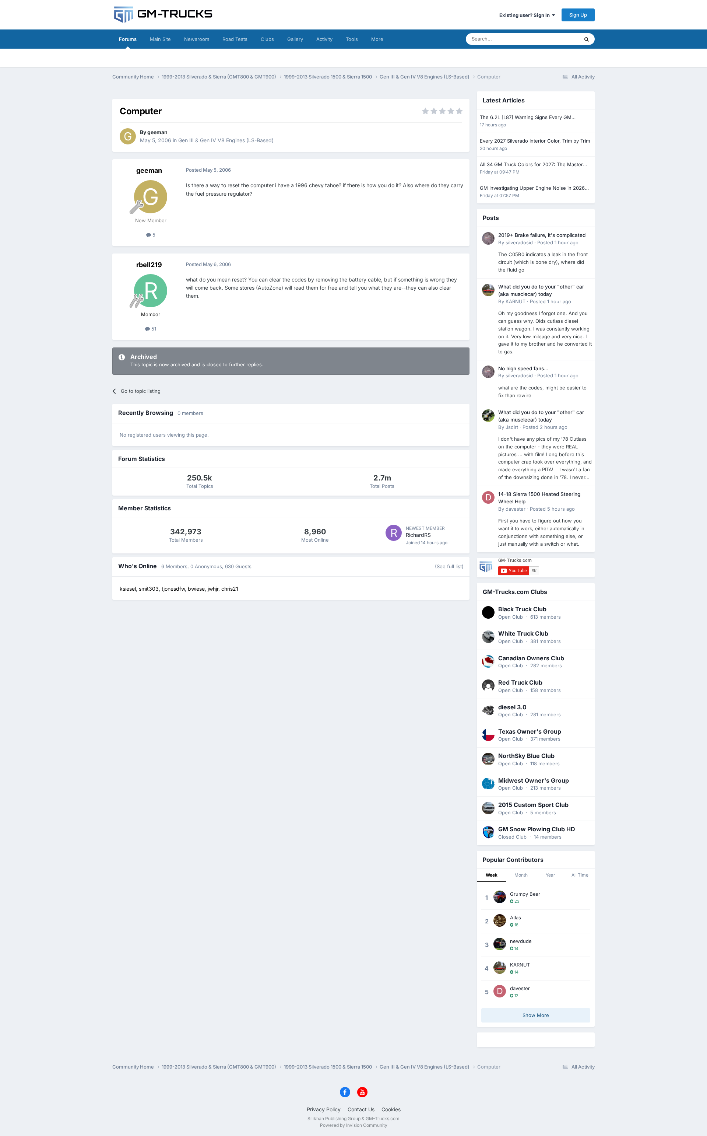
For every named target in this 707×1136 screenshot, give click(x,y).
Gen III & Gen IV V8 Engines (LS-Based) (226, 140)
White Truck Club (523, 633)
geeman (157, 132)
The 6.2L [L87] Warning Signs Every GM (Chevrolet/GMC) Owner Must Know (525, 117)
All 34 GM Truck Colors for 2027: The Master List (531, 164)
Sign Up (578, 15)
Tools (352, 39)
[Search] (586, 39)
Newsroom (196, 39)
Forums (128, 39)
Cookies (391, 1109)
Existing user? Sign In (525, 15)
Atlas (515, 917)
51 (153, 329)
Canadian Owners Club (531, 658)
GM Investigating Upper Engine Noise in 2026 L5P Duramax (532, 188)
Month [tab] (521, 875)
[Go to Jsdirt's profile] (488, 415)
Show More (536, 1015)
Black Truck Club (522, 609)
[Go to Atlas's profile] (499, 920)
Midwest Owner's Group (533, 780)
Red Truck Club (520, 682)
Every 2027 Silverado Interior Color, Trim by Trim (535, 141)
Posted (557, 242)
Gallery (295, 39)
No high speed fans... (523, 368)
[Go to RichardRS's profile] (394, 533)
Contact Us (361, 1109)
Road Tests (234, 39)
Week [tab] (491, 875)
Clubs (267, 39)
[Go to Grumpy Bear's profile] (499, 897)
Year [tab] (550, 875)
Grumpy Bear (525, 894)
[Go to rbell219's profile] (150, 290)
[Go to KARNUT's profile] (488, 290)
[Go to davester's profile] (488, 497)
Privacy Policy (324, 1109)
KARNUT (515, 301)
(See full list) (449, 566)
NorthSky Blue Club (526, 755)
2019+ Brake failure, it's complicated (541, 235)
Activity (324, 39)
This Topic (558, 39)
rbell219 (149, 265)
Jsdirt (512, 427)
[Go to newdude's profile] (499, 944)
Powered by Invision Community (353, 1125)
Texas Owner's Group (529, 731)
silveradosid (519, 242)
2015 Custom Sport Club (533, 804)
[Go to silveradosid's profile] (488, 238)
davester (515, 509)
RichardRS (418, 535)
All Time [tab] (579, 875)
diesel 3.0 (512, 707)
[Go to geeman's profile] (128, 136)
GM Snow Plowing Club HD (536, 829)
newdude (521, 941)
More (377, 39)
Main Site (160, 39)
